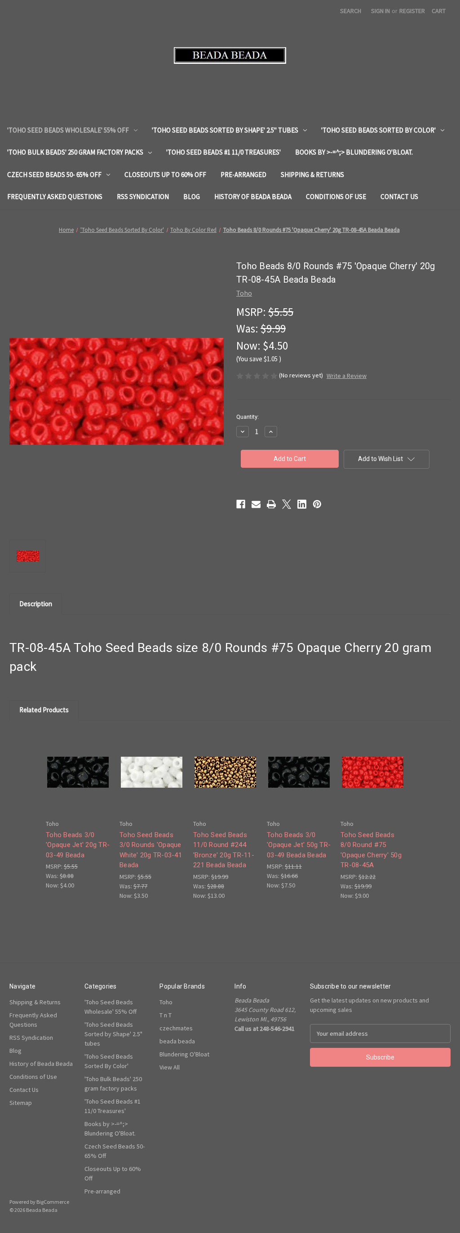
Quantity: (247, 416)
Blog (191, 196)
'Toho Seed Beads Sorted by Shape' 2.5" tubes (225, 130)
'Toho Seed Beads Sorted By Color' (378, 130)
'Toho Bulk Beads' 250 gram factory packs (75, 152)
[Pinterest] (317, 504)
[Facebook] (240, 504)
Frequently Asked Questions (54, 196)
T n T (165, 1015)
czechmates (176, 1028)
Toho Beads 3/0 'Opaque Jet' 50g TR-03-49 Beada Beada (299, 845)
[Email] (256, 504)
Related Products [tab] (44, 709)
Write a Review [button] (347, 376)
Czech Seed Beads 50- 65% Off (54, 174)
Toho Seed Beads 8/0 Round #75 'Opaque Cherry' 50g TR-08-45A (371, 850)
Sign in (380, 11)
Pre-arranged (243, 174)
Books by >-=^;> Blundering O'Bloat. (354, 152)
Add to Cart (78, 779)
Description (35, 603)
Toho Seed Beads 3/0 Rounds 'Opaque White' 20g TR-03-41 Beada (150, 850)
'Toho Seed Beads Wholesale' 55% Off (68, 130)
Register (412, 11)
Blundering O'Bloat (184, 1054)
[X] (286, 504)
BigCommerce (52, 1201)
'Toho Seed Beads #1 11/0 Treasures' (223, 152)
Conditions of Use (336, 196)
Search (350, 11)
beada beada (177, 1041)
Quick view (77, 764)
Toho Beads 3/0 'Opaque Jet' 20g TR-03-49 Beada (78, 845)
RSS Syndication (143, 196)
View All (169, 1067)
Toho (165, 1002)
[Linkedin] (301, 504)
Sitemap (20, 1103)
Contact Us (399, 196)
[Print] (271, 504)
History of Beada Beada (253, 196)
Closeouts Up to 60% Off (165, 174)
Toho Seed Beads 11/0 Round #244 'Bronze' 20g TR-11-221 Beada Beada (223, 850)
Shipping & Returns (312, 174)
